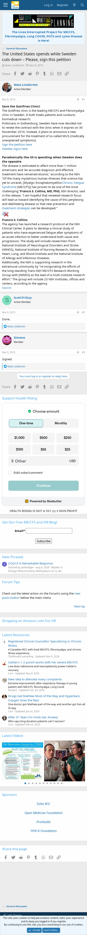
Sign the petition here (17, 144)
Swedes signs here (15, 149)
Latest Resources (16, 634)
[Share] (78, 99)
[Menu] (5, 5)
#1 (83, 99)
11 (62, 783)
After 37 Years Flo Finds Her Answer (33, 717)
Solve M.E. (44, 804)
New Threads (12, 557)
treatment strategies (16, 208)
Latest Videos (12, 735)
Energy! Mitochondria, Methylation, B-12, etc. (35, 571)
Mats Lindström (14, 65)
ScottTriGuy (23, 297)
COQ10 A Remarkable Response (30, 563)
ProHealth (43, 822)
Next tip (79, 606)
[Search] (82, 5)
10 (58, 783)
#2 (83, 312)
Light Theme (13, 915)
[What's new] (74, 5)
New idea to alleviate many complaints (35, 679)
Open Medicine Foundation (43, 813)
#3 (83, 352)
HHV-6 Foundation (44, 831)
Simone (19, 337)
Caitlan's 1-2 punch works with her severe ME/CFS (43, 662)
